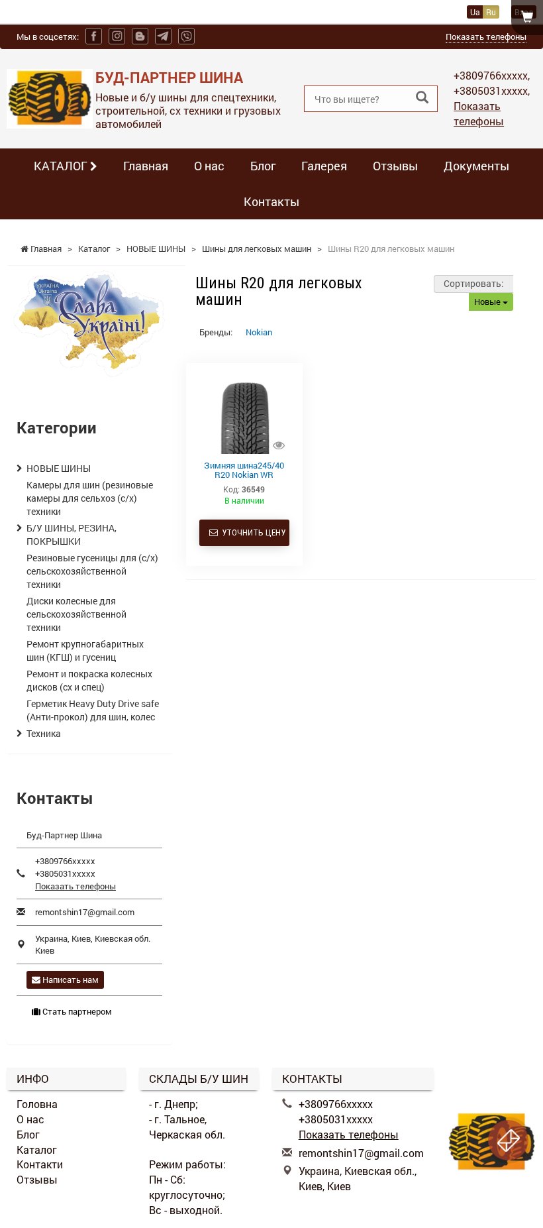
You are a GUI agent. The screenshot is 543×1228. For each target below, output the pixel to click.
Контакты (271, 201)
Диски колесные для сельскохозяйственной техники (76, 614)
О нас (209, 166)
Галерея (324, 166)
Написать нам (69, 979)
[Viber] (186, 36)
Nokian (259, 332)
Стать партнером (76, 1011)
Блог (262, 166)
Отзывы (395, 166)
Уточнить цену (251, 532)
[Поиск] (422, 98)
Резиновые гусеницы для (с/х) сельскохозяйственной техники (92, 570)
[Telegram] (163, 36)
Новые (488, 301)
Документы (476, 166)
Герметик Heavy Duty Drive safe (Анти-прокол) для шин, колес (92, 710)
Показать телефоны (486, 36)
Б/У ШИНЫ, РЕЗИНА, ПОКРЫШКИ (71, 534)
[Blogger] (140, 36)
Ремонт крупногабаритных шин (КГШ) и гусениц (85, 650)
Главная (145, 166)
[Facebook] (93, 36)
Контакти (40, 1164)
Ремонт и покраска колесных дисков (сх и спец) (89, 680)
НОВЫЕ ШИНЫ (58, 468)
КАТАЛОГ (62, 166)
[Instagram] (117, 36)
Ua (475, 12)
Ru (491, 12)
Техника (43, 733)
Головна (37, 1104)
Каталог (37, 1149)
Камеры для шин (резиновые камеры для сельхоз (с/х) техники (89, 498)
